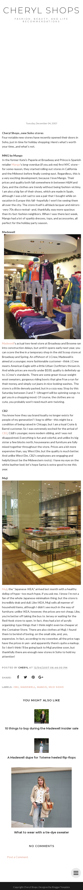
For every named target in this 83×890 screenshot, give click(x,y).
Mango (16, 164)
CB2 (4, 433)
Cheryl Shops (41, 10)
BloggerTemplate (61, 887)
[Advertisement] (41, 66)
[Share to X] (25, 677)
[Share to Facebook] (18, 677)
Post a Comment (17, 857)
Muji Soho (56, 687)
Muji (4, 589)
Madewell (8, 343)
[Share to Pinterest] (33, 677)
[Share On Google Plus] (41, 677)
